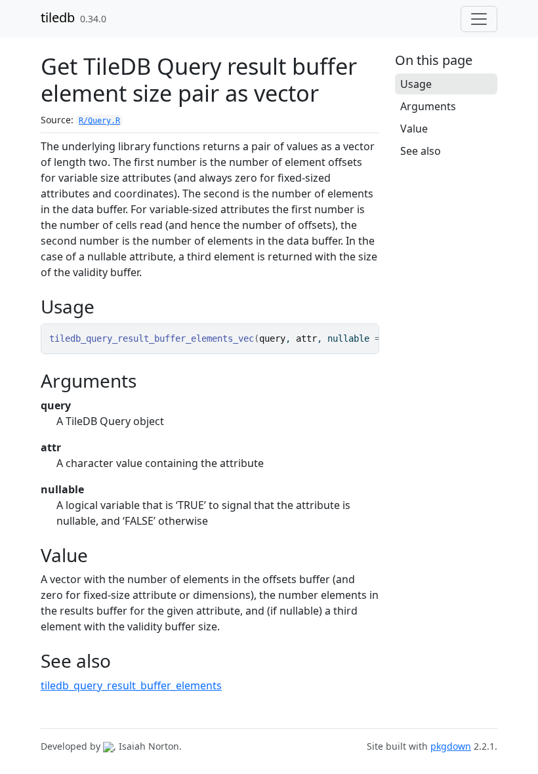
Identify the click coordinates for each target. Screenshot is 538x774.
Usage (416, 84)
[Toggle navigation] (479, 19)
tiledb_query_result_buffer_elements (131, 685)
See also (420, 151)
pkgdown (450, 746)
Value (414, 128)
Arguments (428, 106)
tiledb (58, 17)
